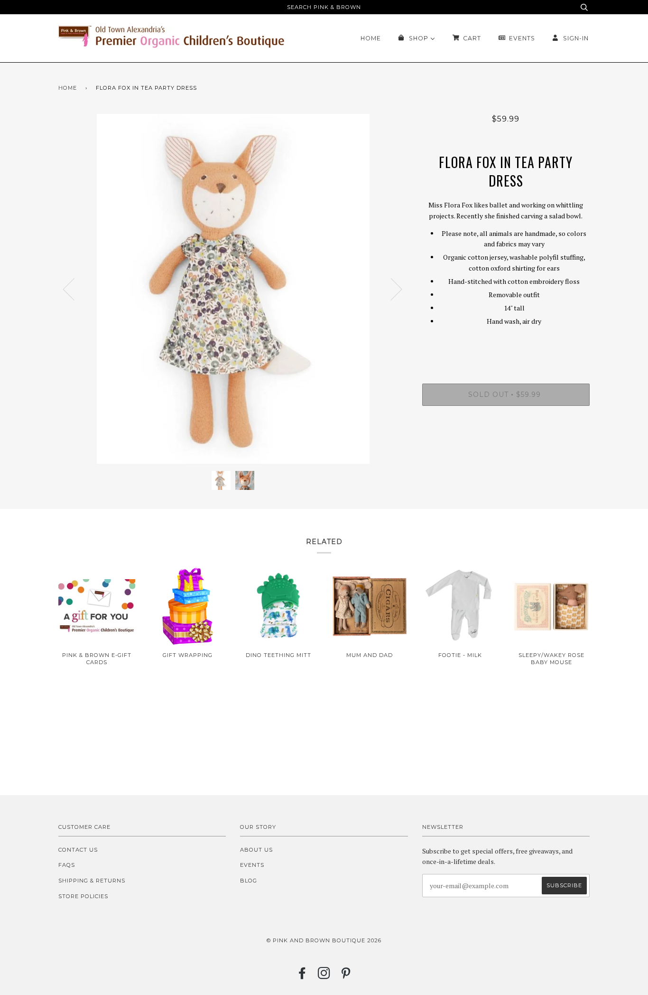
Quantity (506, 344)
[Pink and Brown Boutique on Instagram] (324, 976)
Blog (248, 880)
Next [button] (390, 288)
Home (67, 87)
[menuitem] (371, 38)
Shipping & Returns (91, 880)
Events (252, 865)
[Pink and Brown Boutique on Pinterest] (346, 976)
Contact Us (78, 849)
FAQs (66, 865)
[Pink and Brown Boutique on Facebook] (302, 976)
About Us (256, 849)
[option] (233, 289)
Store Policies (83, 896)
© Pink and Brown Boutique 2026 (324, 940)
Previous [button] (74, 288)
